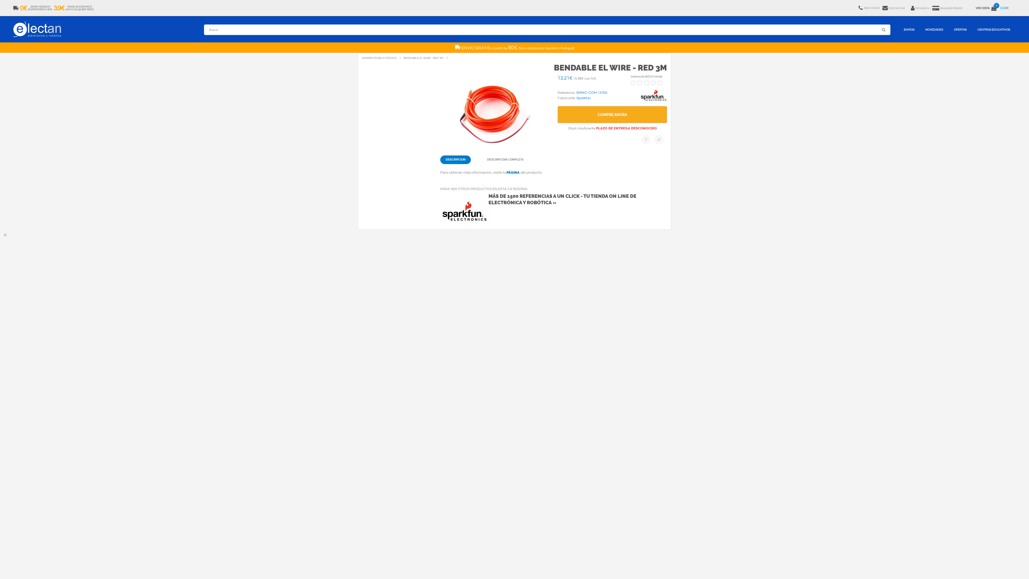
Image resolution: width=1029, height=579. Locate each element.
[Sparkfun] (653, 101)
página (513, 172)
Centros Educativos (994, 29)
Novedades (934, 29)
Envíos (909, 29)
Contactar (896, 8)
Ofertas (960, 29)
